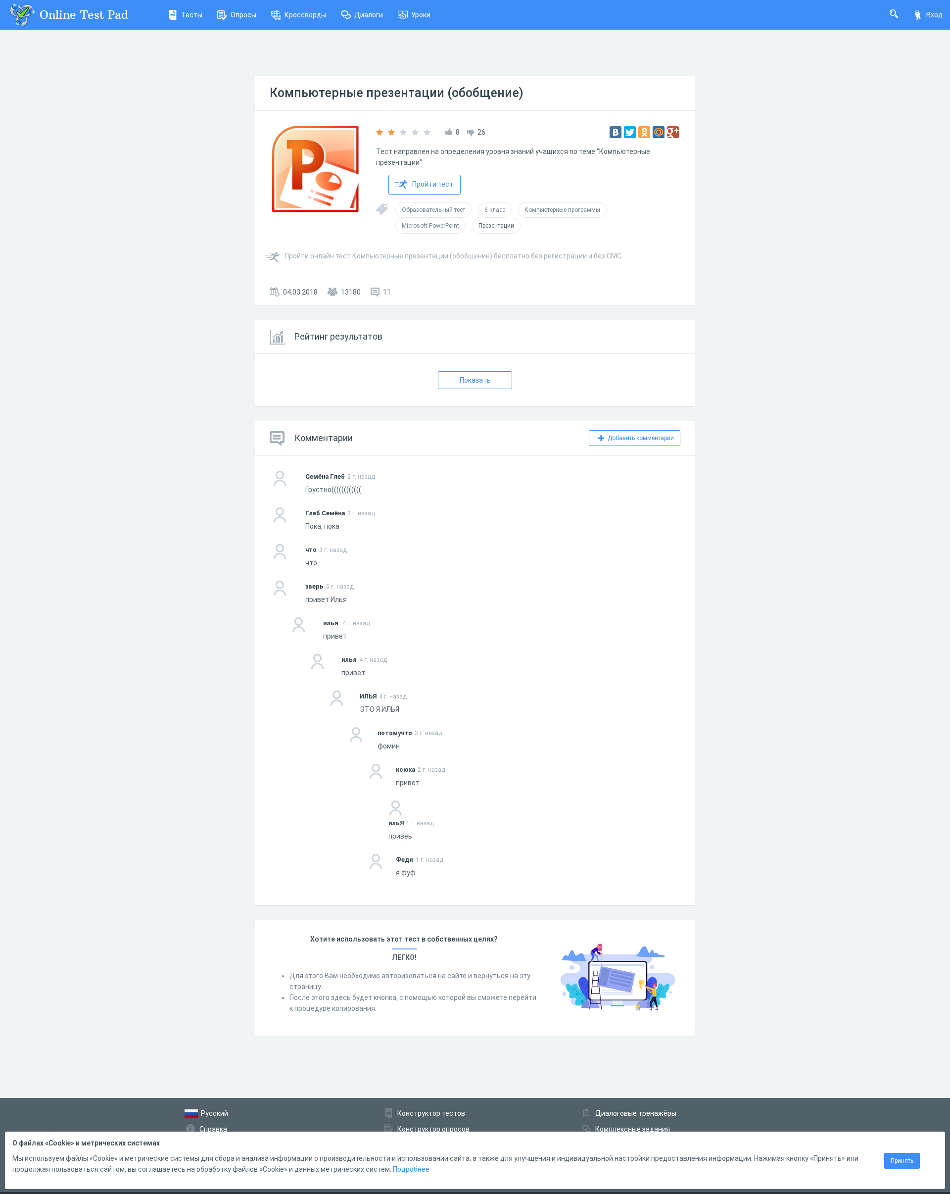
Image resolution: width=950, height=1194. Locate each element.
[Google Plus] (673, 132)
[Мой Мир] (659, 132)
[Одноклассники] (644, 132)
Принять (902, 1160)
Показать (475, 380)
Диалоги (368, 15)
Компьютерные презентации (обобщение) (396, 93)
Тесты (191, 15)
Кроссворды (305, 15)
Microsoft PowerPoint (430, 225)
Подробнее (411, 1169)
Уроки (420, 15)
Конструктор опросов (433, 1129)
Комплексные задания (632, 1129)
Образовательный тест (433, 209)
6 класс (494, 209)
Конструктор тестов (431, 1113)
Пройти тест (432, 184)
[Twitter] (630, 132)
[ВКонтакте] (615, 132)
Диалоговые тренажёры (635, 1113)
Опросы (243, 15)
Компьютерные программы (562, 209)
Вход (934, 15)
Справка (213, 1129)
